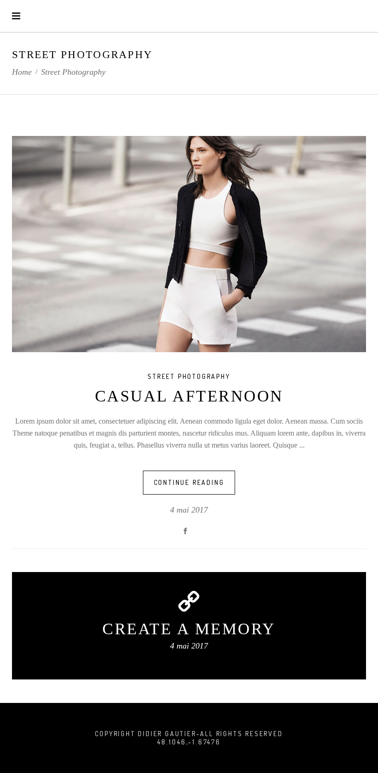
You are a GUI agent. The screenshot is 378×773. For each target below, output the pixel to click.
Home (22, 72)
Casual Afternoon (189, 396)
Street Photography (189, 376)
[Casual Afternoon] (189, 244)
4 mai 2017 (189, 509)
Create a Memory (189, 629)
